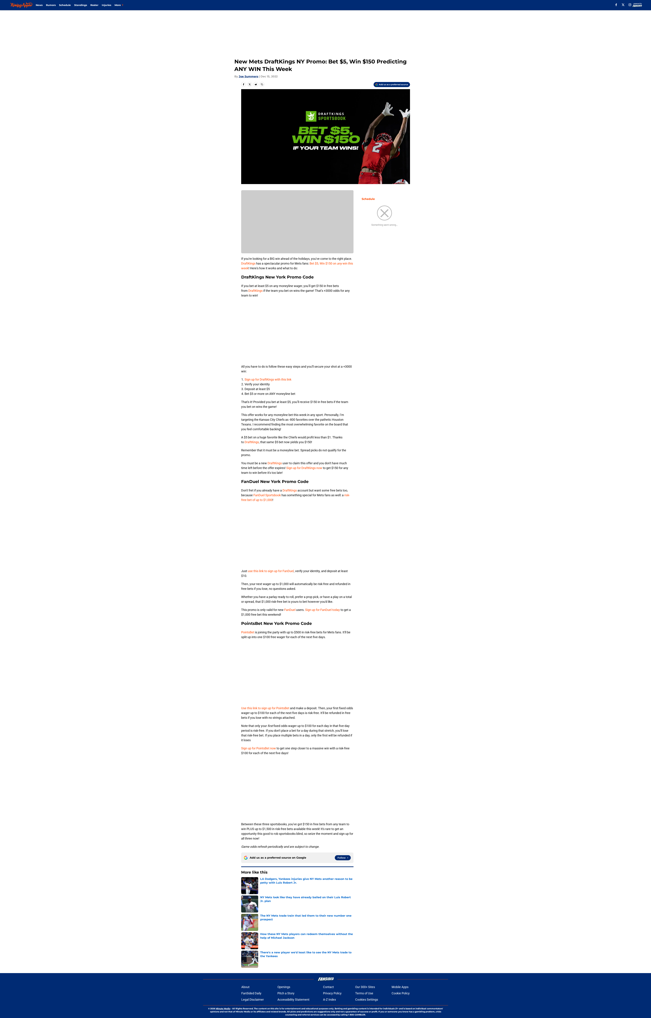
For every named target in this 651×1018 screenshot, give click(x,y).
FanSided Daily (251, 993)
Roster (94, 5)
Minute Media (223, 1008)
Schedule (65, 5)
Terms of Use (364, 993)
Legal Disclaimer (252, 999)
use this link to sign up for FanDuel (271, 571)
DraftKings (248, 263)
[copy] (262, 84)
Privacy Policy (332, 993)
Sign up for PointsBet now (258, 748)
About (245, 987)
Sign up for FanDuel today (323, 610)
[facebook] (616, 4)
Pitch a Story (285, 993)
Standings (80, 5)
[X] (623, 4)
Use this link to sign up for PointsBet (265, 708)
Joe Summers (248, 76)
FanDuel (290, 610)
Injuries (106, 5)
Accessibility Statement (293, 999)
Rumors (51, 5)
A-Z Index (329, 999)
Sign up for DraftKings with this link (268, 379)
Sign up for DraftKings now (304, 468)
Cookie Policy (401, 993)
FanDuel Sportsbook (267, 495)
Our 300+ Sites (365, 987)
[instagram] (630, 4)
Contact (328, 987)
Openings (283, 987)
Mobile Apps (400, 987)
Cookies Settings (366, 999)
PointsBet (248, 632)
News (39, 5)
